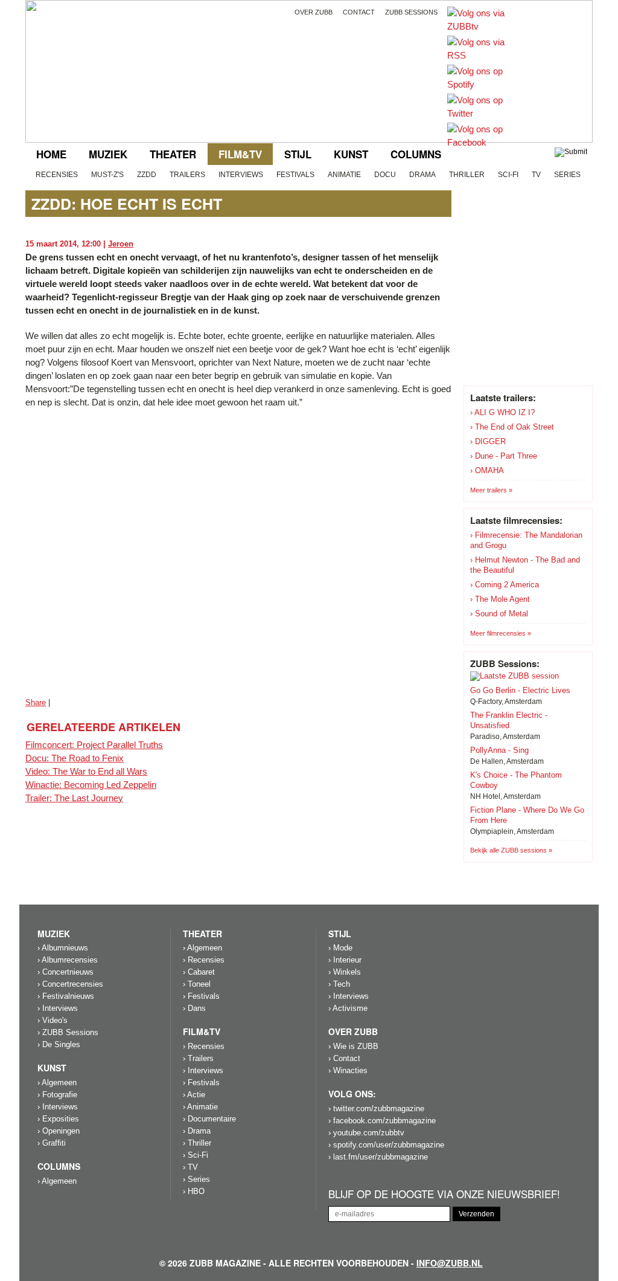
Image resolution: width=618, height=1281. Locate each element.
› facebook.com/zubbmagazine (382, 1120)
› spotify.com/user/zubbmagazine (386, 1144)
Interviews (240, 174)
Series (567, 174)
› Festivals (201, 996)
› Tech (339, 984)
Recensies (57, 174)
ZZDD (146, 174)
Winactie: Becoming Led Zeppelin (90, 784)
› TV (190, 1167)
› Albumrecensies (67, 959)
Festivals (295, 174)
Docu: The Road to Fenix (74, 758)
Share (35, 702)
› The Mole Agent (500, 599)
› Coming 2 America (504, 584)
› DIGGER (488, 441)
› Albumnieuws (62, 947)
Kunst (351, 154)
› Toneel (197, 984)
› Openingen (58, 1130)
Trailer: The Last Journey (74, 798)
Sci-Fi (508, 174)
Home (51, 154)
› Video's (52, 1020)
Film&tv (240, 154)
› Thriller (197, 1142)
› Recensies (204, 959)
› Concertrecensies (70, 984)
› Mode (340, 947)
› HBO (194, 1191)
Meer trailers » (491, 490)
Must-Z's (107, 174)
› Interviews (57, 1008)
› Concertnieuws (65, 971)
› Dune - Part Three (503, 455)
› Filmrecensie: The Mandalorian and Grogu (526, 540)
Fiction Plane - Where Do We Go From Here (527, 815)
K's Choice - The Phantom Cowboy (516, 780)
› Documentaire (209, 1118)
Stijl (297, 154)
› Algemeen (57, 1082)
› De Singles (58, 1044)
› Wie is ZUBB (353, 1046)
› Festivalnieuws (65, 996)
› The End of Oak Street (512, 426)
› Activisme (348, 1008)
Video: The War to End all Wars (86, 771)
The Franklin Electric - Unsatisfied (508, 720)
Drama (422, 174)
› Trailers (198, 1058)
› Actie (194, 1094)
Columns (415, 154)
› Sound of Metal (499, 613)
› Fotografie (57, 1094)
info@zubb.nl (449, 1263)
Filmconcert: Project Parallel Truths (94, 745)
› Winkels (344, 971)
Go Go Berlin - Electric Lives (520, 690)
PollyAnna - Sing (499, 750)
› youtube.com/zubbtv (366, 1132)
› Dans (194, 1008)
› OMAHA (487, 470)
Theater (173, 154)
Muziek (108, 154)
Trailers (187, 174)
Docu (385, 174)
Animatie (344, 174)
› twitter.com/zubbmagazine (376, 1108)
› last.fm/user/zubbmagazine (378, 1156)
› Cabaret (199, 971)
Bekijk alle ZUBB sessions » (511, 850)
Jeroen (120, 243)
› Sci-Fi (195, 1155)
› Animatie (200, 1106)
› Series (196, 1179)
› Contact (344, 1058)
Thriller (467, 174)
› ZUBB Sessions (67, 1032)
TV (536, 174)
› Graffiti (51, 1142)
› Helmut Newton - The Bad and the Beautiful (525, 565)
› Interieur (345, 959)
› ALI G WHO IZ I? (502, 412)
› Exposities (58, 1118)
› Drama (197, 1130)
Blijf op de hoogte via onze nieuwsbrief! (444, 1194)
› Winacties (348, 1070)
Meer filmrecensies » (500, 633)
